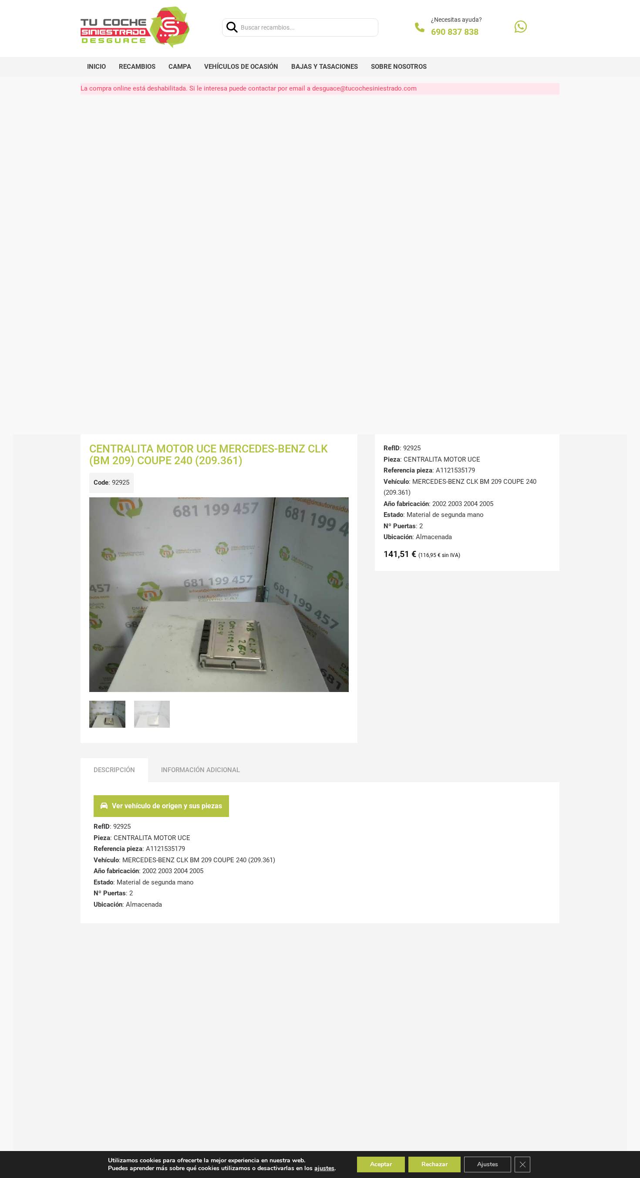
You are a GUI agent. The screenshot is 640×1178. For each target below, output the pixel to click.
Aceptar (381, 1164)
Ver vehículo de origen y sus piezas (167, 806)
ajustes (324, 1168)
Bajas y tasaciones (324, 67)
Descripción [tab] (114, 770)
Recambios (137, 67)
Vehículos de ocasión (241, 67)
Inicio (96, 67)
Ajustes (487, 1164)
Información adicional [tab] (200, 770)
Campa (179, 67)
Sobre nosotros (399, 67)
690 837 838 (454, 32)
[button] (337, 509)
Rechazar (434, 1164)
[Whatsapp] (520, 28)
